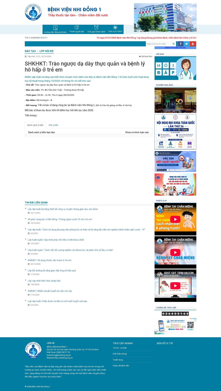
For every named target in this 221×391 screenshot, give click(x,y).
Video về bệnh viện (121, 366)
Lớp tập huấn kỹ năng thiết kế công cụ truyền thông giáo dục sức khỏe (63, 209)
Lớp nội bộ (47, 51)
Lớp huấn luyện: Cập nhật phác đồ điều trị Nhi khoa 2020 (56, 239)
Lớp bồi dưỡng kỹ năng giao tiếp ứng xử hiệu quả (52, 270)
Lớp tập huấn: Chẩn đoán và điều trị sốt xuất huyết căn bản (57, 301)
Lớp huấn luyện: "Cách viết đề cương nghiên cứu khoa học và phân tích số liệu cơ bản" (70, 250)
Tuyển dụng (118, 360)
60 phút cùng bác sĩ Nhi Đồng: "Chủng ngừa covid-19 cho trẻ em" (60, 219)
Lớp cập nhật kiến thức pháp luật (44, 280)
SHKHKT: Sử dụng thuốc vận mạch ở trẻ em (49, 260)
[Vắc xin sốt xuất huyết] (175, 160)
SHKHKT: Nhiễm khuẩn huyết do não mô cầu (50, 291)
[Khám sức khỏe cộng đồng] (175, 183)
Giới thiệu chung (120, 354)
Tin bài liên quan (36, 202)
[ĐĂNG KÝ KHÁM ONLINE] (175, 325)
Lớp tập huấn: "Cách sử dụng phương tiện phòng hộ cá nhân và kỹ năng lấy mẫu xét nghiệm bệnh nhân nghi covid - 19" (86, 229)
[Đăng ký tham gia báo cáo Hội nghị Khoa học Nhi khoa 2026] (175, 131)
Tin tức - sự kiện (120, 348)
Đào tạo (30, 51)
